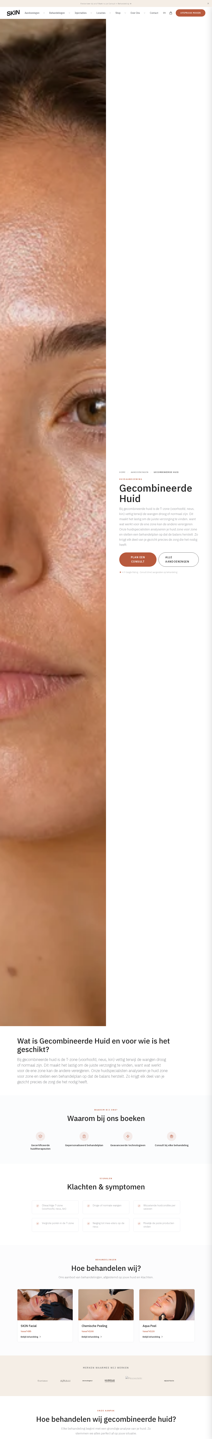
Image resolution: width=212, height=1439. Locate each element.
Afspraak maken (190, 12)
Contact (154, 12)
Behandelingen (57, 12)
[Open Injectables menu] (91, 13)
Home (122, 472)
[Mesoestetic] (139, 1380)
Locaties (101, 12)
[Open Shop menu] (125, 13)
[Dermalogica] (87, 1380)
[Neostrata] (169, 1380)
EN (164, 13)
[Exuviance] (42, 1380)
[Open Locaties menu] (110, 13)
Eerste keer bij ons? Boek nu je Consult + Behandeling (106, 3)
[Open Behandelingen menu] (69, 13)
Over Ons (135, 12)
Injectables (81, 12)
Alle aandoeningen (177, 559)
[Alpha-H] (65, 1380)
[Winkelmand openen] (171, 13)
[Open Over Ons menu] (145, 13)
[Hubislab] (109, 1380)
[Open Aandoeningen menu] (44, 13)
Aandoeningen (32, 12)
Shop (118, 12)
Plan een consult (138, 559)
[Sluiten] (208, 3)
